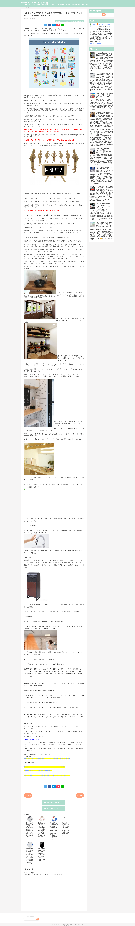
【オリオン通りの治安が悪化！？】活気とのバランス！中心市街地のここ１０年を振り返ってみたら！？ (104, 206)
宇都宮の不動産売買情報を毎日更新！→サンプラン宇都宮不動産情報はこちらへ (47, 758)
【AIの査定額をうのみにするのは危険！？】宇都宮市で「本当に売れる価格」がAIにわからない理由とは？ (104, 132)
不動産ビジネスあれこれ (77, 21)
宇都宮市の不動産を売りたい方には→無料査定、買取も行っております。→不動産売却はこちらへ (47, 775)
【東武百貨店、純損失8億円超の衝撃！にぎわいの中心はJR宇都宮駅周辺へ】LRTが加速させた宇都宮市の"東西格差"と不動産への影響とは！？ (104, 55)
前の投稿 (80, 795)
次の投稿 (28, 795)
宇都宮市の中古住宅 (42, 767)
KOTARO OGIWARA (104, 24)
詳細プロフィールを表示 (96, 43)
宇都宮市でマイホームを (62, 21)
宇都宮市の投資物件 (60, 767)
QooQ (70, 925)
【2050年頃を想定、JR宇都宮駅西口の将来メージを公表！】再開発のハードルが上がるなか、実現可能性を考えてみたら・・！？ (104, 225)
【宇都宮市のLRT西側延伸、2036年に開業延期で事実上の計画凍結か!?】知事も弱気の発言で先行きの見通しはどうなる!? (104, 114)
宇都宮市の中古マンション (30, 767)
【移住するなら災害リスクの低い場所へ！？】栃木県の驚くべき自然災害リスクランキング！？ (104, 95)
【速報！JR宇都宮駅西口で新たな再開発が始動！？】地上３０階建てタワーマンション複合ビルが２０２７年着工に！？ (104, 169)
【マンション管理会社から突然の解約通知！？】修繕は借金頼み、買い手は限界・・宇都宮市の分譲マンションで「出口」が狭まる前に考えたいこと (104, 76)
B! (53, 25)
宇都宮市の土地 (51, 767)
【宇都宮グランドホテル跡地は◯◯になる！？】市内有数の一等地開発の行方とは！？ (104, 188)
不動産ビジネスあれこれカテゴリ (54, 808)
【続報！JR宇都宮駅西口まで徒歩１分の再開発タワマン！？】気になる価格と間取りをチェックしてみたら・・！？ (104, 150)
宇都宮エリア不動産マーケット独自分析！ (35, 3)
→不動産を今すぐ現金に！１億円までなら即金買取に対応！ (38, 770)
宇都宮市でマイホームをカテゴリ (54, 802)
